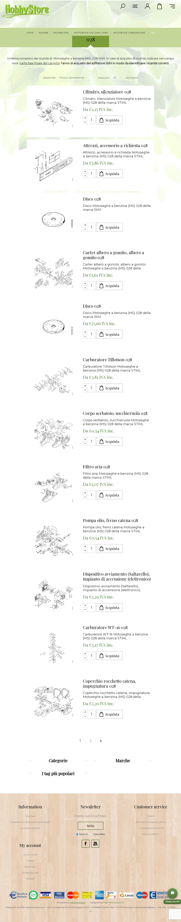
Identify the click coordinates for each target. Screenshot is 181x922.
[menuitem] (30, 816)
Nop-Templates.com (114, 902)
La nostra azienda (30, 828)
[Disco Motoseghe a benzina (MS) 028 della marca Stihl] (53, 219)
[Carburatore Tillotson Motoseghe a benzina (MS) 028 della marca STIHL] (53, 380)
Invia (90, 826)
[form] (90, 816)
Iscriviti (83, 834)
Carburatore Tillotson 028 (107, 359)
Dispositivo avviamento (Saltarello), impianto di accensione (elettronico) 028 (117, 576)
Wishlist (30, 878)
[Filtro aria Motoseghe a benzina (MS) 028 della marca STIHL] (53, 487)
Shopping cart (30, 872)
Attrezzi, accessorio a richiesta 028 (115, 145)
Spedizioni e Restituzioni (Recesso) (30, 822)
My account (30, 854)
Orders (30, 860)
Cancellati (99, 834)
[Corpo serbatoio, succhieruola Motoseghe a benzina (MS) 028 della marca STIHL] (53, 434)
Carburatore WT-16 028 (105, 627)
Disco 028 (92, 198)
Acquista (112, 120)
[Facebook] (86, 844)
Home (30, 32)
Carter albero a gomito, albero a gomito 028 (113, 255)
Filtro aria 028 (96, 466)
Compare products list (151, 828)
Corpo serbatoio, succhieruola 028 (115, 413)
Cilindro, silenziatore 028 (107, 91)
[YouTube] (95, 844)
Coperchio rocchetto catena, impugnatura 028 (109, 683)
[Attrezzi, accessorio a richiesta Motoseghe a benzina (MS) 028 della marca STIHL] (53, 166)
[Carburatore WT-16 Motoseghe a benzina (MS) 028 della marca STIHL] (53, 648)
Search (151, 816)
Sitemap (30, 816)
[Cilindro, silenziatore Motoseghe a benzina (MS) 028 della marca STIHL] (53, 112)
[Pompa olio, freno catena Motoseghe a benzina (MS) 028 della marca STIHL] (53, 541)
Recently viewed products (151, 822)
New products (151, 834)
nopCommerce (77, 902)
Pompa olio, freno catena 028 (110, 520)
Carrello (160, 6)
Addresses (30, 866)
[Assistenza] (172, 893)
